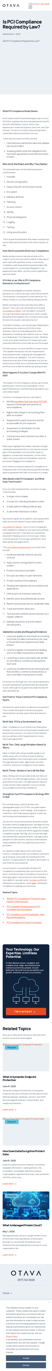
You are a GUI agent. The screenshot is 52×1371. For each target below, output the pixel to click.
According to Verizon (12, 527)
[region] (26, 1335)
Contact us (34, 880)
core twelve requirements (19, 547)
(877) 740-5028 (42, 3)
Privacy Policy (11, 1336)
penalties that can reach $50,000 (30, 401)
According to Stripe (12, 310)
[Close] (49, 1302)
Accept (26, 1358)
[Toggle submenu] (11, 1293)
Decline (26, 1365)
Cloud (6, 1293)
